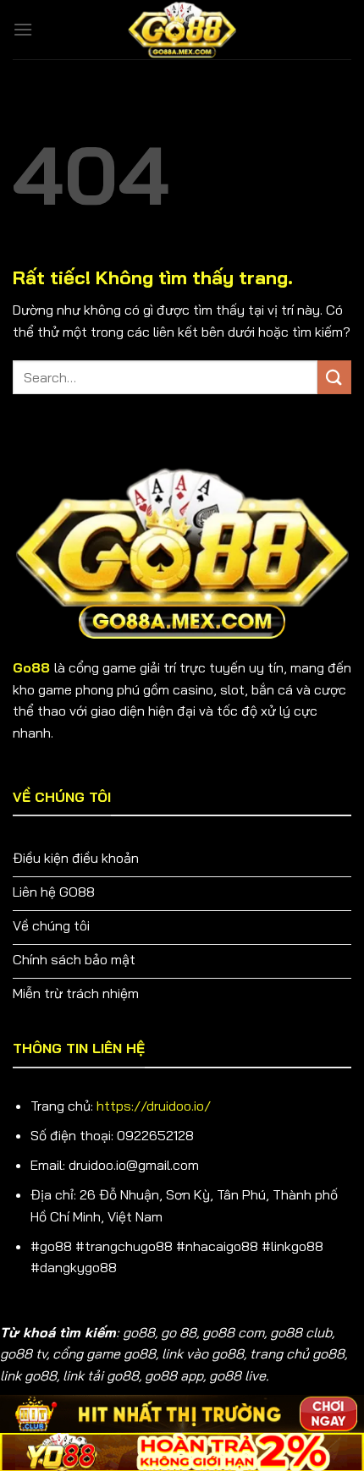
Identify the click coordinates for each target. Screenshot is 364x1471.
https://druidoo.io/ (154, 1105)
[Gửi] (334, 376)
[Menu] (23, 29)
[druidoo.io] (182, 29)
